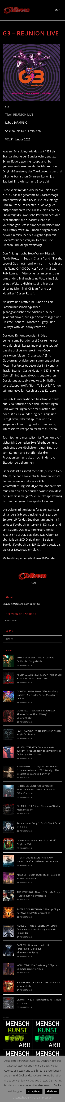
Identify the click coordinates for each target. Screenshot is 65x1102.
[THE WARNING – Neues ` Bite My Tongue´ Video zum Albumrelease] (8, 895)
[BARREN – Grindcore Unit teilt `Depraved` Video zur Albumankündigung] (8, 950)
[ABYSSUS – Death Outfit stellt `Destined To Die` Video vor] (8, 878)
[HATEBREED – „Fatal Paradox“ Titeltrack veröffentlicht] (8, 986)
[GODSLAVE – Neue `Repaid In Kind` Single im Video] (8, 844)
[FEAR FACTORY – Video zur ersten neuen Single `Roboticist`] (8, 734)
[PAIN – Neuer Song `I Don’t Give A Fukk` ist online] (8, 827)
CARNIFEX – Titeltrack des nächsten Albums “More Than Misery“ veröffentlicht (36, 714)
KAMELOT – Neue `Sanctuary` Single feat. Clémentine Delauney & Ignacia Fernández (37, 929)
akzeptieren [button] (34, 1091)
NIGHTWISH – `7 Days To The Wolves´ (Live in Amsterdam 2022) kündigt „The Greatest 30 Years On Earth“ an (38, 770)
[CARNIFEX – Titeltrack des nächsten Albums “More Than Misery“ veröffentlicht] (8, 716)
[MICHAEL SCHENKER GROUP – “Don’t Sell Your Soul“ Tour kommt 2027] (8, 678)
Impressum (45, 1097)
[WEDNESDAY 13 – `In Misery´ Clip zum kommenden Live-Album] (8, 969)
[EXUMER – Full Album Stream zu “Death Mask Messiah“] (8, 809)
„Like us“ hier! (9, 620)
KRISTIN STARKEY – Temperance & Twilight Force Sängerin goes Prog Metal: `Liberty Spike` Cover (39, 751)
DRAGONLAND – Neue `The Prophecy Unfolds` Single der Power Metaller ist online (37, 695)
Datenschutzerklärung (25, 1097)
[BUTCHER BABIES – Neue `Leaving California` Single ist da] (8, 661)
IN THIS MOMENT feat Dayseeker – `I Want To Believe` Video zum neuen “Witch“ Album (37, 789)
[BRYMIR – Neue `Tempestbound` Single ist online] (8, 1003)
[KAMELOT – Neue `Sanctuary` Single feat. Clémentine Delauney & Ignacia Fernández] (8, 931)
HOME (32, 583)
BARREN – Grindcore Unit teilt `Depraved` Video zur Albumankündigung (33, 948)
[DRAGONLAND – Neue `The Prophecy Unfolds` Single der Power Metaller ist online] (8, 696)
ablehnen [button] (52, 1091)
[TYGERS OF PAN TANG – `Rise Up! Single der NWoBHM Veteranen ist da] (8, 913)
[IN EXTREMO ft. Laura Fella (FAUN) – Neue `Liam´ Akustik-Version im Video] (8, 861)
